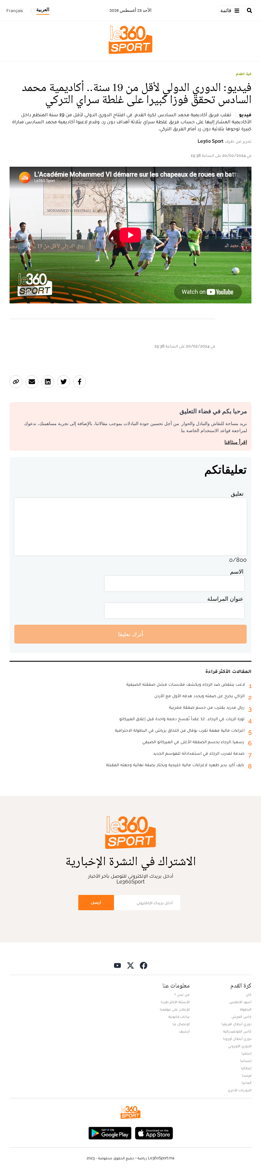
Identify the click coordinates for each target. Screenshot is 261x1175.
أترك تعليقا (130, 634)
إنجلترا (246, 1053)
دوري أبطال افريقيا (236, 1024)
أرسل (96, 902)
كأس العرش (241, 1016)
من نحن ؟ (182, 994)
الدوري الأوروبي (239, 1046)
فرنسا (246, 1075)
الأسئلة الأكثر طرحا (175, 1002)
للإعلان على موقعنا (175, 1009)
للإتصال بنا (181, 1024)
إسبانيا (245, 1060)
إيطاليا (246, 1068)
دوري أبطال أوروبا (237, 1038)
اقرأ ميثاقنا (235, 442)
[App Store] (154, 1132)
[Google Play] (109, 1132)
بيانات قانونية (179, 1016)
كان (248, 994)
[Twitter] (130, 965)
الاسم (236, 571)
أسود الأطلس (240, 1002)
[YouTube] (117, 965)
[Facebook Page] (143, 965)
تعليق (237, 493)
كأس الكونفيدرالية (237, 1031)
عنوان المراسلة (225, 598)
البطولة (245, 1009)
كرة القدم (243, 74)
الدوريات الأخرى (239, 1090)
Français (14, 10)
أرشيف (184, 1031)
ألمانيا (246, 1082)
